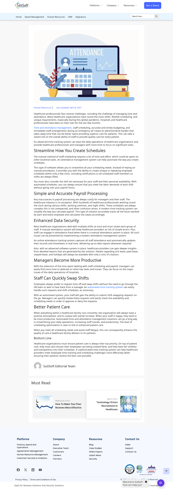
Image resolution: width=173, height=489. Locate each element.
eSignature (80, 16)
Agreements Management (30, 451)
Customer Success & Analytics (32, 458)
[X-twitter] (25, 470)
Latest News (95, 455)
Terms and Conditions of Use (43, 479)
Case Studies (95, 448)
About (56, 444)
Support (129, 448)
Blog (91, 444)
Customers (58, 451)
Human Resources (56, 16)
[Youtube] (40, 470)
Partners (57, 458)
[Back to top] (166, 471)
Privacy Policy (21, 479)
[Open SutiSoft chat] (160, 482)
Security (93, 458)
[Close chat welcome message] (146, 481)
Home (19, 16)
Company (112, 5)
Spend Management (34, 16)
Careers (57, 455)
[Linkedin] (33, 470)
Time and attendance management (53, 127)
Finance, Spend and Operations (26, 446)
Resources (129, 5)
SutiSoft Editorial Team (59, 366)
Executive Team (61, 448)
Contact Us (130, 451)
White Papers (95, 451)
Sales (127, 444)
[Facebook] (18, 470)
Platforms (95, 5)
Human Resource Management (32, 454)
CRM (70, 16)
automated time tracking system (105, 287)
